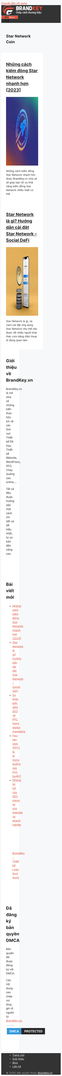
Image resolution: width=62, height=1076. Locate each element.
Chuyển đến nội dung (14, 3)
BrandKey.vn (14, 1020)
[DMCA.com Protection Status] (26, 1034)
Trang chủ (18, 1055)
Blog (15, 1062)
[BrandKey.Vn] (22, 13)
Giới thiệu (18, 1058)
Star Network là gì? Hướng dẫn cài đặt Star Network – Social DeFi (21, 227)
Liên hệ (16, 1066)
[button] (7, 21)
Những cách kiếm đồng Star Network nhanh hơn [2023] (22, 77)
